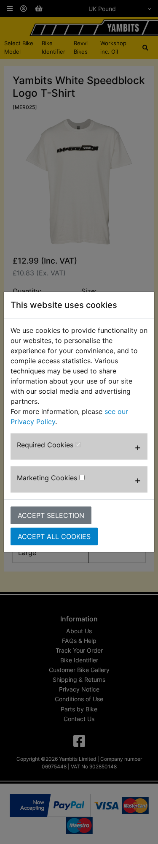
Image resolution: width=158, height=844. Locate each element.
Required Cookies (46, 445)
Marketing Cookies (48, 478)
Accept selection (51, 515)
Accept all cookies (54, 536)
